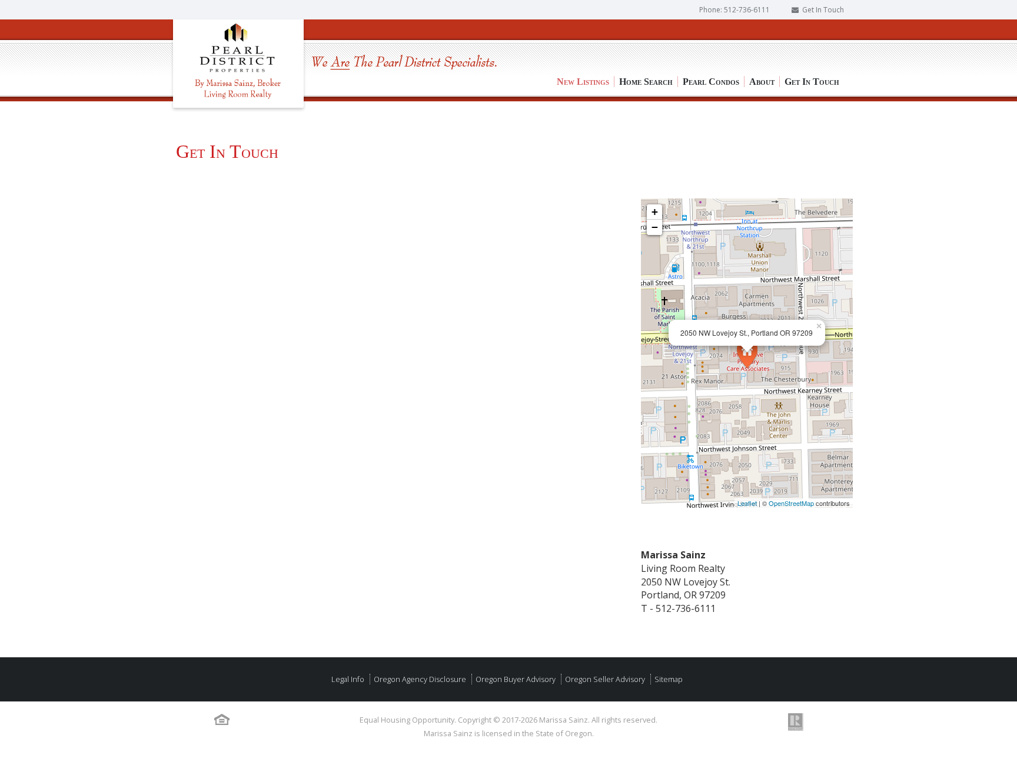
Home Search (645, 41)
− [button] (655, 227)
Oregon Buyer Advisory (515, 679)
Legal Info (347, 679)
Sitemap (668, 679)
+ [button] (655, 212)
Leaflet (747, 503)
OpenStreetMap (791, 503)
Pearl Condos (711, 41)
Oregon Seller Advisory (604, 679)
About (762, 41)
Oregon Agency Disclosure (419, 679)
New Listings (583, 41)
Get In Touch (823, 10)
